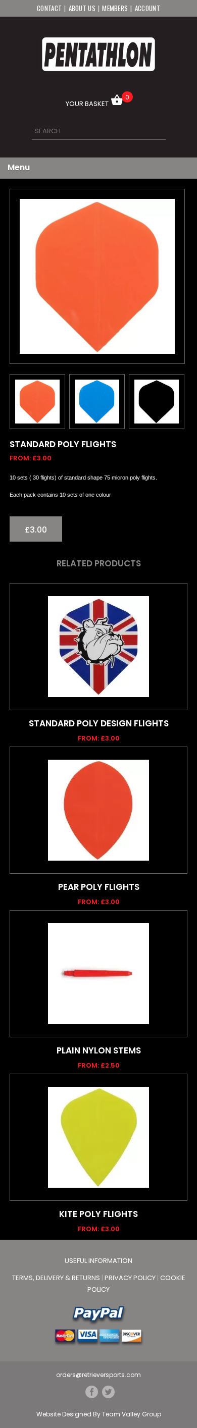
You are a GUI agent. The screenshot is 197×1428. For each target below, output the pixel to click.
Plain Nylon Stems (99, 1050)
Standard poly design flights (99, 723)
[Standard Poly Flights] (97, 276)
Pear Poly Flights (98, 887)
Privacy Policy (131, 1278)
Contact (49, 8)
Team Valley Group (131, 1414)
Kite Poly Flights (98, 1214)
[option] (97, 276)
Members (115, 8)
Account (147, 8)
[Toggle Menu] (177, 168)
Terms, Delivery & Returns (57, 1278)
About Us (82, 8)
